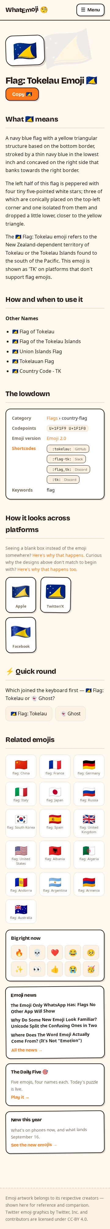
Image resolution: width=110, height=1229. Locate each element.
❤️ (55, 952)
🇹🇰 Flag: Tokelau (29, 713)
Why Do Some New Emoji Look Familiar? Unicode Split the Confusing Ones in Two (54, 1022)
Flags (52, 418)
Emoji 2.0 (56, 438)
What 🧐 (27, 10)
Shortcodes (24, 448)
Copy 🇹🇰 (22, 94)
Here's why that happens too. (47, 569)
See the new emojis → (34, 1145)
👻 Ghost (71, 713)
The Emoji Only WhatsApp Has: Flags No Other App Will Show (53, 1007)
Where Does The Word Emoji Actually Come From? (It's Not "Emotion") (50, 1037)
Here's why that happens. (58, 555)
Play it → (20, 1097)
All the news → (27, 1050)
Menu (90, 10)
